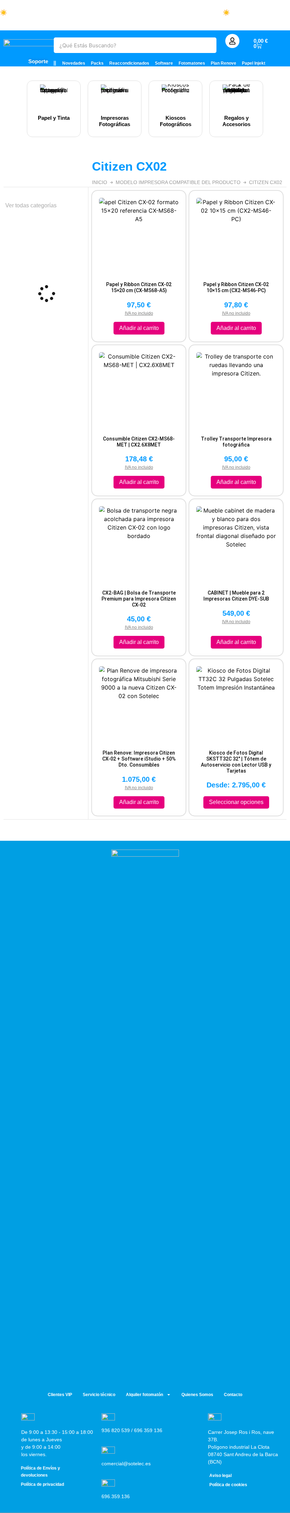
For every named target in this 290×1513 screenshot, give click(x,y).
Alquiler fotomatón (144, 1394)
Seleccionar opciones (236, 802)
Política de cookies (228, 1484)
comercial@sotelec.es (126, 1463)
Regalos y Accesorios (236, 121)
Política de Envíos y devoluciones (40, 1472)
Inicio (99, 182)
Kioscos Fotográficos (175, 121)
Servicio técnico (99, 1394)
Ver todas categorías (31, 205)
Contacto (233, 1394)
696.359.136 (116, 1496)
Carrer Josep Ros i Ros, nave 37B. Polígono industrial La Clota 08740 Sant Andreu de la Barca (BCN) (243, 1447)
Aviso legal (220, 1475)
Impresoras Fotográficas (114, 121)
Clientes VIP (60, 1394)
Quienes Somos (197, 1394)
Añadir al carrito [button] (139, 328)
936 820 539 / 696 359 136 (132, 1430)
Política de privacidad (42, 1484)
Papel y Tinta (54, 118)
